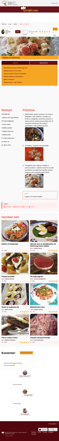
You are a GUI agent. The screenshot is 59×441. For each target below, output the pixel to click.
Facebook (33, 432)
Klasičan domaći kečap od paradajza (15, 73)
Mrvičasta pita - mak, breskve (13, 82)
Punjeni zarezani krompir (44, 328)
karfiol (32, 206)
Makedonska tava (44, 297)
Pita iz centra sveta (15, 328)
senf (25, 206)
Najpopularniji (44, 62)
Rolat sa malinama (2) (15, 297)
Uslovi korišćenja (22, 432)
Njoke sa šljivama (9, 79)
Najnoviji (15, 62)
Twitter (39, 432)
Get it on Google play (52, 429)
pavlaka (18, 206)
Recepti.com (29, 9)
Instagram (50, 432)
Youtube (45, 432)
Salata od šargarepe (15, 235)
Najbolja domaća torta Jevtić (12, 70)
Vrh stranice (52, 423)
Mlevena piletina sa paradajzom (13, 76)
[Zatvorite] (1, 3)
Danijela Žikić (28, 395)
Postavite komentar (26, 352)
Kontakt (12, 433)
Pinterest (33, 434)
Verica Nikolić (25, 414)
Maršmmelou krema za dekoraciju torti (15, 68)
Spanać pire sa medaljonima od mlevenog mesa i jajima (44, 235)
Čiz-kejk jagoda (44, 267)
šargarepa (9, 206)
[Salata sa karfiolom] (39, 134)
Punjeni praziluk (15, 267)
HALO (11, 435)
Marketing (7, 433)
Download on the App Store (43, 429)
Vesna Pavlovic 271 (25, 376)
